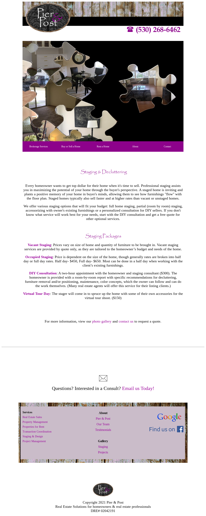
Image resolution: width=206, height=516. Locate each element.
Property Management (35, 421)
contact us (126, 321)
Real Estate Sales (32, 417)
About (135, 146)
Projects (103, 452)
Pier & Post (103, 418)
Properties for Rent (33, 426)
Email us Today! (138, 388)
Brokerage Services (38, 146)
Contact (167, 146)
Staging (103, 446)
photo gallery (101, 321)
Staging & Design (33, 436)
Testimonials (103, 430)
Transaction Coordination (37, 431)
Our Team (103, 424)
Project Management (34, 441)
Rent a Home (103, 146)
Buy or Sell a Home (70, 146)
